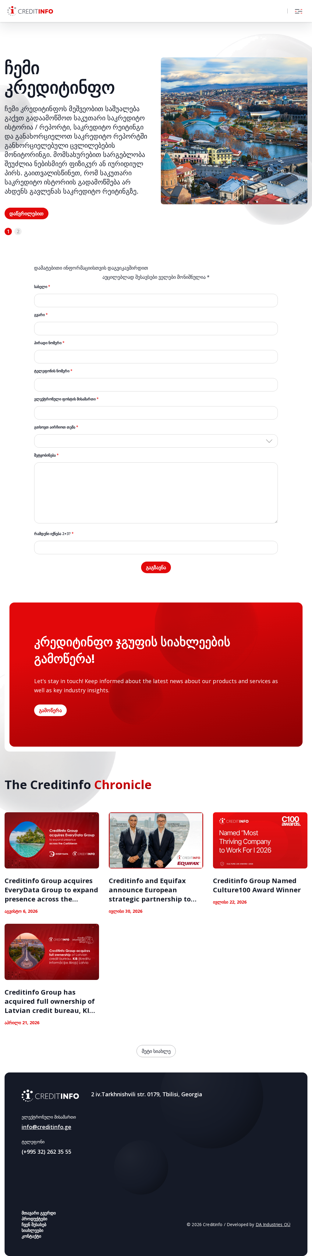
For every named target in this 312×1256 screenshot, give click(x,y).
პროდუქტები (34, 1218)
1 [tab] (8, 231)
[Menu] (298, 11)
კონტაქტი (31, 1236)
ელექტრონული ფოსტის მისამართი (66, 399)
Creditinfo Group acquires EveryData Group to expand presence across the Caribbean (51, 894)
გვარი (41, 314)
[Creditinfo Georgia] (50, 1096)
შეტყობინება (46, 455)
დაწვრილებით (26, 213)
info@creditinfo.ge (46, 1126)
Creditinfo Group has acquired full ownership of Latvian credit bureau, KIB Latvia (50, 1005)
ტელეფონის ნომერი (53, 370)
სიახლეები (32, 1230)
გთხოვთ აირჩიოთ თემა (56, 427)
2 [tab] (18, 231)
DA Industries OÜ (273, 1224)
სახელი (42, 286)
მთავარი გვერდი (39, 1213)
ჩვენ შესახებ (34, 1224)
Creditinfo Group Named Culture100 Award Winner (257, 885)
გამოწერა (50, 710)
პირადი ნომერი (49, 342)
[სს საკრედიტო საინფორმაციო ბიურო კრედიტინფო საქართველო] (30, 11)
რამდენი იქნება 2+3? (54, 533)
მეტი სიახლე (156, 1051)
